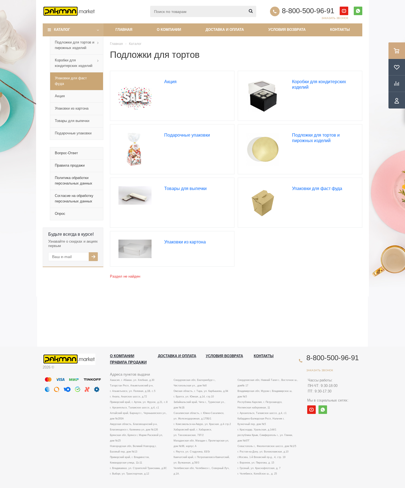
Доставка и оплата (225, 30)
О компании (169, 30)
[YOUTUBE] (344, 11)
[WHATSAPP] (358, 11)
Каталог (62, 30)
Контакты (340, 30)
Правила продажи (128, 362)
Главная (123, 30)
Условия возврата (287, 30)
